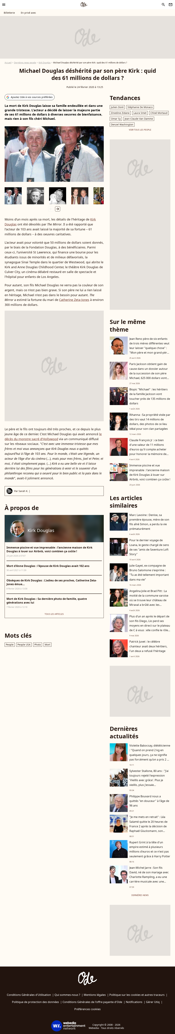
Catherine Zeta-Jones (74, 300)
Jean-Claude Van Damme (139, 118)
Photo (37, 644)
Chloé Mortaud (158, 113)
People (10, 644)
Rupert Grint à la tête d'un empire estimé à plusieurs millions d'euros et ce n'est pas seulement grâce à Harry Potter (149, 849)
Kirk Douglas (45, 62)
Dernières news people (25, 62)
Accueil (8, 62)
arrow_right (58, 209)
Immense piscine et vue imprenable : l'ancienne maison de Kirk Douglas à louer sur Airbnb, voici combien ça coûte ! (149, 472)
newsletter (171, 5)
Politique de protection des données (35, 1002)
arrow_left (51, 209)
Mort (47, 644)
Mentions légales (95, 995)
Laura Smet (139, 113)
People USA (23, 644)
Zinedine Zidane (120, 113)
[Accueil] (84, 4)
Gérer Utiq (153, 1002)
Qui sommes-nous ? (67, 995)
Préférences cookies (87, 1009)
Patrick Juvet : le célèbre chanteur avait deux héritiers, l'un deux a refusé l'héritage (148, 646)
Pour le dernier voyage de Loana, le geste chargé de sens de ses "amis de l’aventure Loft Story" (149, 547)
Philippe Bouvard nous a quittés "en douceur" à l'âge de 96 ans (149, 800)
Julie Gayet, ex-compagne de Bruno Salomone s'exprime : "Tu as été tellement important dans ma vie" (149, 572)
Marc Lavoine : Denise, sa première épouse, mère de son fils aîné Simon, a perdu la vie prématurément (149, 522)
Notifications (134, 1002)
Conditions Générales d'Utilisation (29, 995)
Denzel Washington (122, 124)
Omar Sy (116, 118)
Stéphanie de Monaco (140, 107)
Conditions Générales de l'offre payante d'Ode (92, 1002)
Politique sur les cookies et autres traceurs (137, 995)
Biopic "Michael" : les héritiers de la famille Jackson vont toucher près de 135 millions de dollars (149, 396)
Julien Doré (117, 107)
